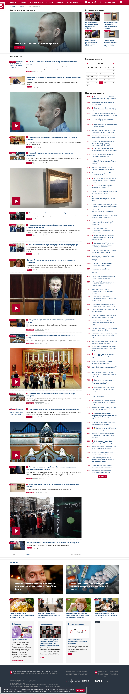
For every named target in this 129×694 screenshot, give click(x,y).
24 (88, 83)
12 (96, 77)
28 (105, 83)
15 (109, 77)
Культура (29, 147)
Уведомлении (69, 676)
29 (109, 83)
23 (113, 80)
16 (113, 77)
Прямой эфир (110, 2)
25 (92, 83)
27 (100, 83)
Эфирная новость (36, 163)
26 (96, 83)
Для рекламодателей (17, 660)
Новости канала (46, 624)
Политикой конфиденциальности (60, 691)
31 (88, 86)
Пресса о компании (76, 624)
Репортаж (34, 478)
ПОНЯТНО (80, 690)
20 (100, 80)
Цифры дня (16, 624)
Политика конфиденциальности (34, 673)
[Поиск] (100, 2)
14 (105, 77)
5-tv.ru (41, 657)
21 (105, 80)
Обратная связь (53, 673)
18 (92, 80)
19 (96, 80)
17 (88, 80)
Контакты (45, 673)
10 (88, 77)
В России (29, 163)
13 (100, 77)
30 (113, 83)
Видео (34, 71)
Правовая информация (19, 673)
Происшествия (30, 329)
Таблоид (14, 562)
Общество (29, 71)
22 (109, 80)
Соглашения (85, 673)
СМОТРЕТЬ (20, 47)
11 (92, 77)
